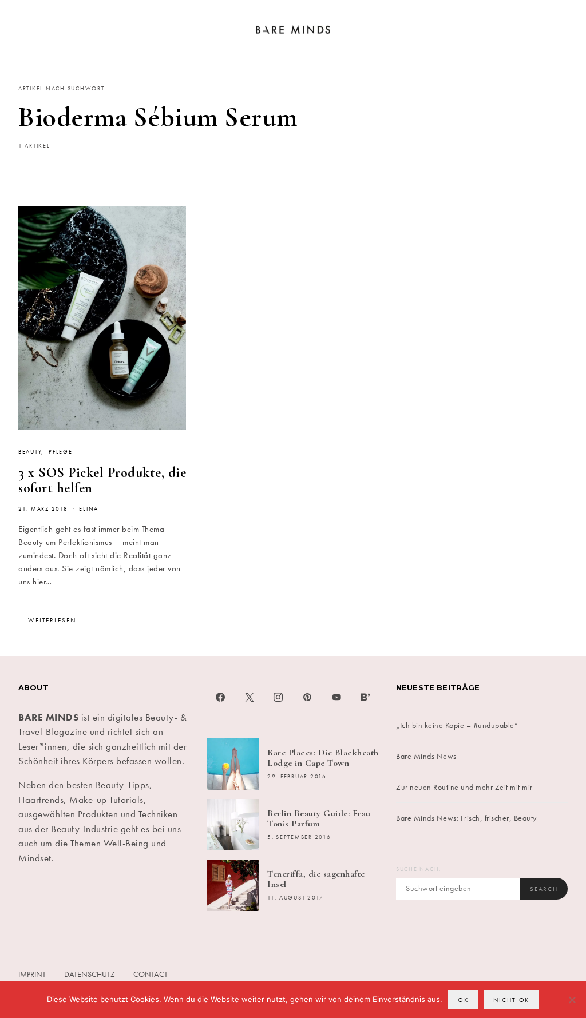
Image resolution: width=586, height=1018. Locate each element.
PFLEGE (60, 451)
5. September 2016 (299, 837)
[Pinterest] (307, 697)
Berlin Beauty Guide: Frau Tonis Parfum (319, 818)
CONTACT (150, 974)
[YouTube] (336, 697)
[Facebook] (220, 697)
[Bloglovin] (365, 697)
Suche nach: (418, 869)
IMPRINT (32, 974)
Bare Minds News (426, 756)
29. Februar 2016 (297, 776)
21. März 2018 (43, 509)
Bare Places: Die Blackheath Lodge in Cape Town (323, 758)
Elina (88, 509)
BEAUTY (29, 451)
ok (463, 1000)
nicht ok (511, 1000)
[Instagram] (278, 697)
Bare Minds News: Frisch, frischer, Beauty (466, 818)
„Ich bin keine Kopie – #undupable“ (457, 725)
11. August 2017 (295, 897)
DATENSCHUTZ (89, 974)
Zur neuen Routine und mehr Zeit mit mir (464, 787)
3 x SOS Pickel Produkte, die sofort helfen (102, 480)
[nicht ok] (571, 999)
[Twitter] (249, 697)
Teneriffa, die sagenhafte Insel (316, 879)
